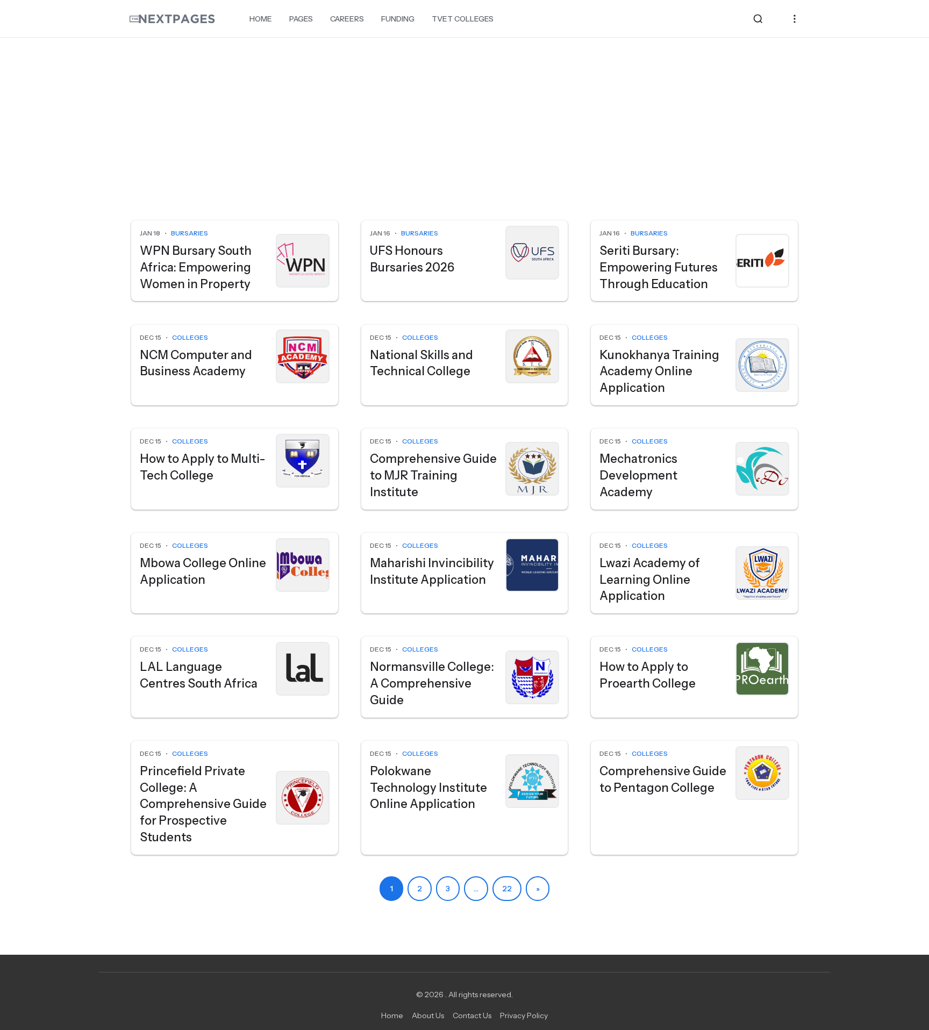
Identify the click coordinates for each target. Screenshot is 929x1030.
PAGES (301, 19)
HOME (260, 19)
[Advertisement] (464, 118)
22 (507, 888)
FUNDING (398, 19)
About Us (428, 1015)
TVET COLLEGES (463, 19)
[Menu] (794, 19)
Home (392, 1015)
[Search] (758, 19)
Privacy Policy (524, 1015)
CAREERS (347, 19)
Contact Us (472, 1015)
